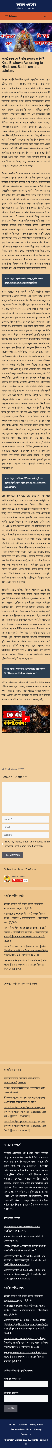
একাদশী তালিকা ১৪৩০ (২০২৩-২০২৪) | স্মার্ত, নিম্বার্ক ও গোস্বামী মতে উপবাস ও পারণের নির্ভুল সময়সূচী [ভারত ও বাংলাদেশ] (26, 950)
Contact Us (26, 1434)
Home (12, 1424)
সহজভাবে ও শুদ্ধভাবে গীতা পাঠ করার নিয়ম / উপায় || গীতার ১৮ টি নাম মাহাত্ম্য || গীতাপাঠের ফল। (26, 918)
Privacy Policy (36, 1424)
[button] (45, 16)
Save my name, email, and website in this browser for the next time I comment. (27, 843)
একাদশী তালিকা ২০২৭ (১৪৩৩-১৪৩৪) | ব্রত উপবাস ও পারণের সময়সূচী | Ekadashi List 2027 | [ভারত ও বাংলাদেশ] (25, 1112)
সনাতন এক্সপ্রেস (26, 5)
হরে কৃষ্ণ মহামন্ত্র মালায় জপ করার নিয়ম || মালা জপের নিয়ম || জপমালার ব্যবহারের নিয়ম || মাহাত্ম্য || (25, 964)
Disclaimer (22, 1424)
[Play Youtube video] (26, 719)
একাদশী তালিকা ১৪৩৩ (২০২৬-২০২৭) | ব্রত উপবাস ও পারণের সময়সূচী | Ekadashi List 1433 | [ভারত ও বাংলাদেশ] (25, 1126)
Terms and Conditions (21, 1429)
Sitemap (37, 1429)
